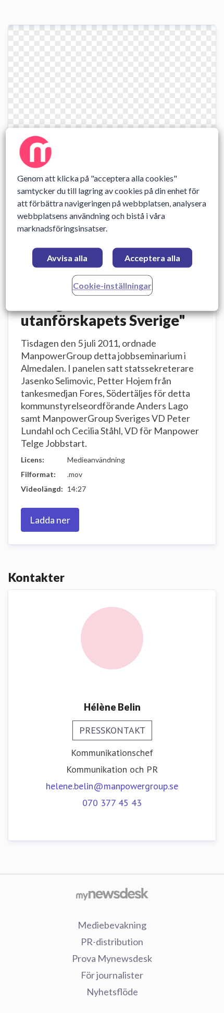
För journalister (112, 975)
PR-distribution (112, 941)
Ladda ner (50, 520)
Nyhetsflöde (112, 991)
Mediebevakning (112, 925)
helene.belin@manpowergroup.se (112, 786)
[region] (112, 219)
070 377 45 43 (112, 803)
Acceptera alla (152, 258)
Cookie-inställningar (112, 286)
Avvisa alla (67, 258)
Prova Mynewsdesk (112, 958)
